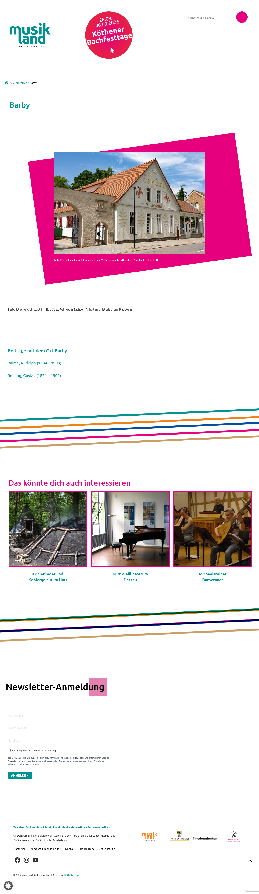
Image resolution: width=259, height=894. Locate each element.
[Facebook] (17, 860)
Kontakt (70, 848)
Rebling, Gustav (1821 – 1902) (34, 375)
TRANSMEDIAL (72, 875)
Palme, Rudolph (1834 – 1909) (34, 362)
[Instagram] (26, 860)
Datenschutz (107, 848)
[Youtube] (35, 860)
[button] (8, 885)
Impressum (87, 848)
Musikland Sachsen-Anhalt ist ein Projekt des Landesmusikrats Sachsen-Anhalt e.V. (62, 827)
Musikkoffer (19, 82)
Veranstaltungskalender (45, 848)
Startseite (19, 848)
